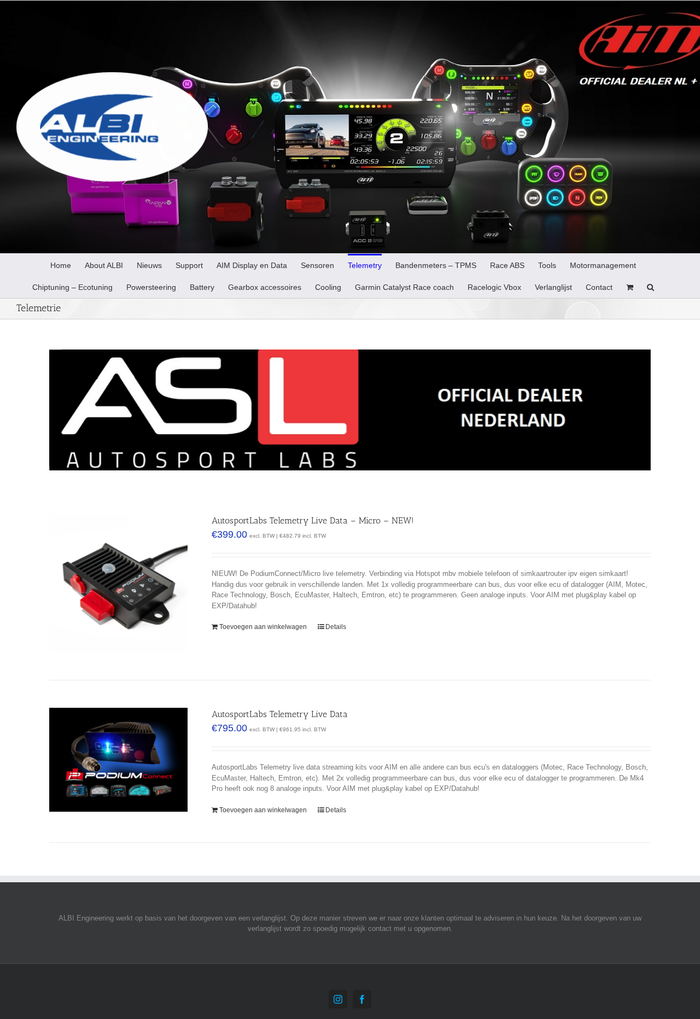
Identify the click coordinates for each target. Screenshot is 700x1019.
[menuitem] (60, 265)
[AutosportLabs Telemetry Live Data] (118, 760)
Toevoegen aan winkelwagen (263, 627)
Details (335, 627)
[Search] (650, 287)
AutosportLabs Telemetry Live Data (280, 714)
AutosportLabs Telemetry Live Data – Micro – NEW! (313, 520)
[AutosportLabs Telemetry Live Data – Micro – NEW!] (118, 583)
